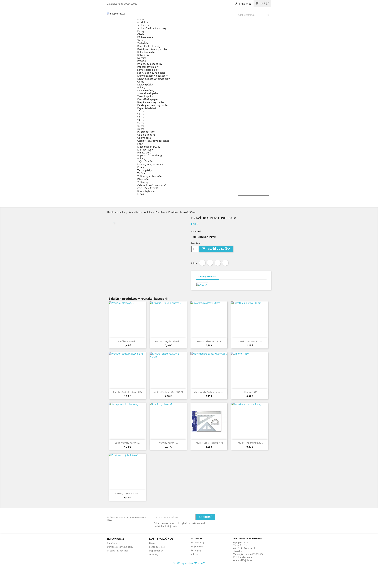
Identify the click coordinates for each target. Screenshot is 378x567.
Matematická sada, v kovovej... (209, 392)
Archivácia (143, 25)
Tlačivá (141, 173)
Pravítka (141, 61)
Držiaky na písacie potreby (152, 49)
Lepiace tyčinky (145, 90)
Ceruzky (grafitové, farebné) (153, 140)
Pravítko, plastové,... (127, 341)
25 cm (140, 123)
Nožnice (141, 58)
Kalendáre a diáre (147, 52)
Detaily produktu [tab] (207, 276)
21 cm (140, 114)
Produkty (142, 22)
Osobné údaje (198, 542)
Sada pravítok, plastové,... (127, 442)
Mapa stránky (156, 550)
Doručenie (112, 543)
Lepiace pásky (145, 84)
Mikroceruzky (145, 149)
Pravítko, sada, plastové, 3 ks (127, 392)
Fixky (140, 143)
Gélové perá (144, 137)
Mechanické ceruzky (148, 146)
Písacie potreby (145, 132)
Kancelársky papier (148, 99)
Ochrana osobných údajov (120, 546)
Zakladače (143, 43)
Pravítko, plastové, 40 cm (249, 341)
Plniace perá (144, 152)
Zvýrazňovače (145, 161)
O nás (140, 194)
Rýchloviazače (145, 37)
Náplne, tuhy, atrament (150, 164)
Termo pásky (144, 170)
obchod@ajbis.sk (242, 560)
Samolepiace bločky (148, 69)
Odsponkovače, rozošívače (152, 185)
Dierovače (143, 179)
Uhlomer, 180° (250, 392)
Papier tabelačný (146, 108)
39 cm (140, 129)
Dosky (140, 31)
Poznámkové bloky (147, 66)
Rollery (141, 87)
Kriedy (140, 167)
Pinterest (225, 263)
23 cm (140, 117)
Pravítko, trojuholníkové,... (168, 341)
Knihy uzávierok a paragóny (152, 75)
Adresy (194, 554)
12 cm (140, 111)
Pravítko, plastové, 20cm (209, 341)
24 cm (140, 120)
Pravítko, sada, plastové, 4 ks (209, 442)
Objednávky (197, 546)
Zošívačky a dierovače (149, 176)
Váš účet (196, 538)
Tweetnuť (210, 263)
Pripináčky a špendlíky (149, 63)
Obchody (153, 554)
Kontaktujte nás (146, 191)
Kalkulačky (143, 55)
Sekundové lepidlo (147, 93)
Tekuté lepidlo (145, 96)
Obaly (140, 34)
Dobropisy (196, 550)
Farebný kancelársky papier (152, 105)
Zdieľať (202, 263)
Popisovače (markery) (149, 155)
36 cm (140, 126)
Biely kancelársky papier (150, 102)
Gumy (140, 81)
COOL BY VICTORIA (147, 188)
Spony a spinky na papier (151, 72)
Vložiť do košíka (216, 248)
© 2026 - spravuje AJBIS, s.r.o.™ (189, 563)
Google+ (218, 263)
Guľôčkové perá (146, 134)
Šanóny (141, 40)
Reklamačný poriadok (117, 550)
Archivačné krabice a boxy (151, 28)
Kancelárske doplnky (149, 46)
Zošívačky (142, 182)
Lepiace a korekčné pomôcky (153, 78)
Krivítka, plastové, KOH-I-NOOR (168, 392)
